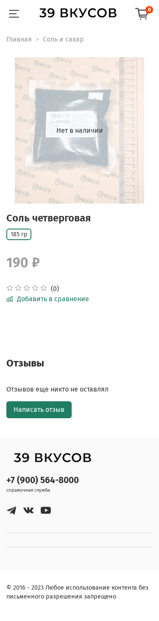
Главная (19, 39)
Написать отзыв (39, 410)
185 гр (19, 234)
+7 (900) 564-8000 (42, 480)
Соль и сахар (63, 39)
